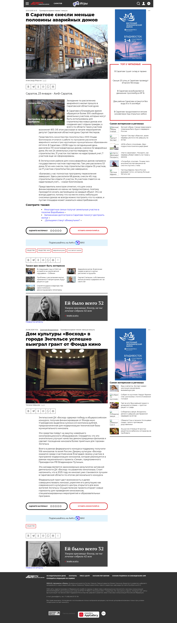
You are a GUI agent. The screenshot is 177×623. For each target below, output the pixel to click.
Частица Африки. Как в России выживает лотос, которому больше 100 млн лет (135, 172)
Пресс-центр (85, 576)
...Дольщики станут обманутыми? (62, 220)
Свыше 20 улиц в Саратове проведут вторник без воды (130, 82)
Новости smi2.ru (34, 322)
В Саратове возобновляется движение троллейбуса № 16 (130, 92)
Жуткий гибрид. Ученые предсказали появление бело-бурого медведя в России (136, 129)
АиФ (44, 80)
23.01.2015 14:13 (31, 11)
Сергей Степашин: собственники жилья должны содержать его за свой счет (91, 279)
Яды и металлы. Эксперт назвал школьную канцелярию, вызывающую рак (133, 388)
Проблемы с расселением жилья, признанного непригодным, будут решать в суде (51, 279)
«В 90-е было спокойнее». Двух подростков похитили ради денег (134, 145)
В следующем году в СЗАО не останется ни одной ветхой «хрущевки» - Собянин (49, 271)
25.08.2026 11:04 (32, 330)
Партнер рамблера (69, 613)
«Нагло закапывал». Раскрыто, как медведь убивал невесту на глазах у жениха (135, 155)
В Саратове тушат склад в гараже (130, 71)
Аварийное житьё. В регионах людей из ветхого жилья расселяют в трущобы (90, 271)
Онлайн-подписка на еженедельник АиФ (129, 576)
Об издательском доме (56, 576)
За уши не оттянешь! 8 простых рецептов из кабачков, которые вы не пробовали (136, 431)
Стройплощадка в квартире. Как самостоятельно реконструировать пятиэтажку (50, 288)
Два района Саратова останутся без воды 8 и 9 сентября (130, 102)
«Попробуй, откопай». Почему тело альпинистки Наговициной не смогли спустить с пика (135, 163)
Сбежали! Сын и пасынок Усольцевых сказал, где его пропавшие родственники (136, 422)
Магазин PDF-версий (101, 576)
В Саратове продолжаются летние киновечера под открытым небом (130, 113)
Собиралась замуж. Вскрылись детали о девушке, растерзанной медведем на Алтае (134, 414)
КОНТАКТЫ (73, 576)
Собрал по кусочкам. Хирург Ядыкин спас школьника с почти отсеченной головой (136, 397)
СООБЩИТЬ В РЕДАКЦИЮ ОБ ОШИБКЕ (61, 578)
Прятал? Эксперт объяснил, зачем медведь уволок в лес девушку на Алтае (134, 138)
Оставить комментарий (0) (88, 230)
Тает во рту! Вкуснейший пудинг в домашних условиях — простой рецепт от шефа (134, 405)
